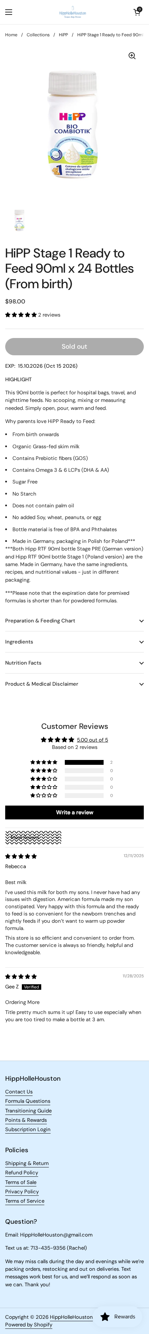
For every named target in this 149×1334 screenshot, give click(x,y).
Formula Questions (27, 1101)
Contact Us (19, 1091)
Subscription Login (28, 1129)
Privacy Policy (22, 1191)
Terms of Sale (20, 1182)
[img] (21, 856)
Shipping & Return (27, 1163)
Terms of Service (24, 1200)
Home (11, 35)
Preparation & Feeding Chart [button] (40, 620)
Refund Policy (21, 1172)
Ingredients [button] (19, 641)
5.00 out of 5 (92, 739)
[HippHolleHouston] (73, 12)
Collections (38, 35)
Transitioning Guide (28, 1110)
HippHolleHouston (71, 1317)
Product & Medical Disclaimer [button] (41, 683)
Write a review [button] (74, 812)
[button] (137, 12)
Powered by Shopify (28, 1324)
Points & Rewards (26, 1120)
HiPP (63, 35)
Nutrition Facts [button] (23, 662)
